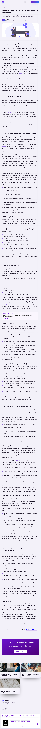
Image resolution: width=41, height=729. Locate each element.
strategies (17, 230)
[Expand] (37, 719)
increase (10, 112)
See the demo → (6, 318)
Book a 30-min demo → (20, 651)
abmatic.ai (26, 726)
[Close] (38, 716)
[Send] (37, 724)
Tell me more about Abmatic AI (15, 721)
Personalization (5, 713)
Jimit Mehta (7, 19)
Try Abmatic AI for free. (31, 629)
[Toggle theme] (25, 2)
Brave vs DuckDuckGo (7, 304)
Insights (4, 146)
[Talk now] (35, 724)
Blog (3, 7)
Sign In (28, 1)
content (21, 73)
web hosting (16, 78)
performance (12, 209)
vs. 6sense (13, 713)
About (32, 713)
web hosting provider (20, 460)
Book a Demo (35, 1)
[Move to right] (35, 719)
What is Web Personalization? (25, 721)
